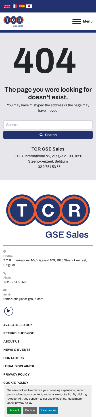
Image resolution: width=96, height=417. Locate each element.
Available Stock (18, 325)
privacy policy (23, 403)
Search (51, 135)
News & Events (17, 349)
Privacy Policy (16, 374)
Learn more (48, 410)
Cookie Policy (15, 382)
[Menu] (76, 21)
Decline (30, 410)
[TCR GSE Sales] (48, 216)
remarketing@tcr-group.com (23, 299)
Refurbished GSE (18, 333)
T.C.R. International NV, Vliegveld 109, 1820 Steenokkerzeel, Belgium (45, 263)
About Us (11, 341)
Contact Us (13, 358)
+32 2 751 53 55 (14, 282)
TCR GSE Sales (48, 149)
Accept (14, 410)
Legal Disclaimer (18, 366)
